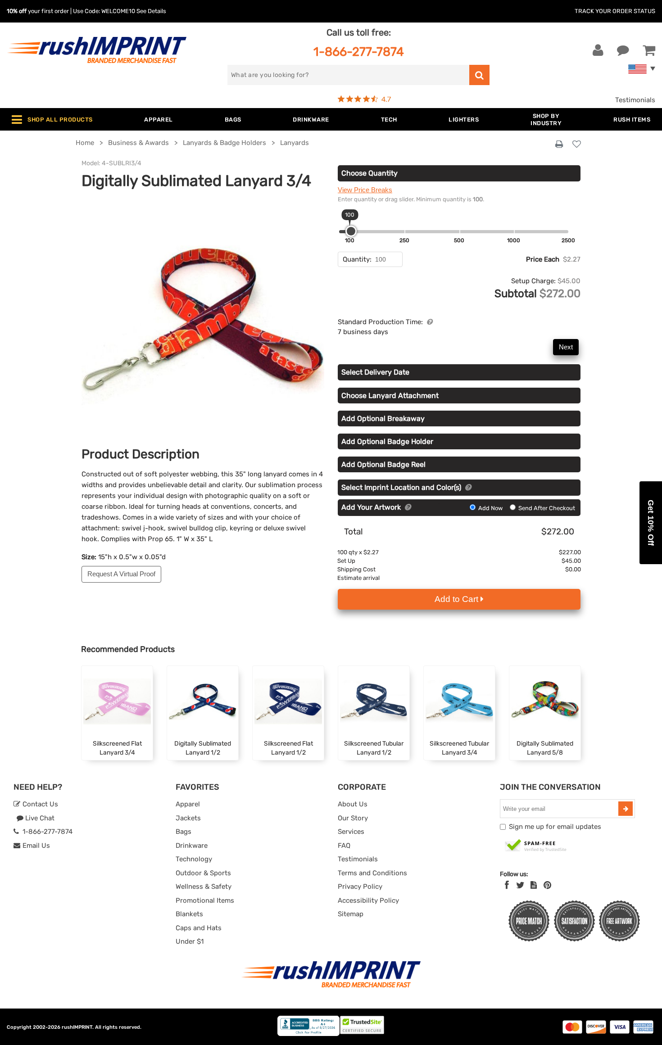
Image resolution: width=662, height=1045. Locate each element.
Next (566, 347)
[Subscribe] (625, 808)
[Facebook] (507, 885)
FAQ (344, 845)
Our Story (353, 818)
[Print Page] (559, 144)
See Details (151, 11)
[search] (479, 75)
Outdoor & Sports (203, 873)
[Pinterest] (547, 885)
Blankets (189, 914)
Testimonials (635, 100)
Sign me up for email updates (555, 827)
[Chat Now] (623, 50)
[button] (650, 522)
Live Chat (38, 818)
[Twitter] (520, 885)
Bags (183, 832)
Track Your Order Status (615, 11)
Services (351, 832)
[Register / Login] (598, 50)
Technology (194, 859)
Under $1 (190, 941)
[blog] (534, 885)
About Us (352, 804)
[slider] (351, 231)
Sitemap (350, 914)
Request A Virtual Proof (121, 574)
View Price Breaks (365, 190)
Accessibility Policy (368, 900)
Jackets (188, 818)
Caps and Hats (199, 928)
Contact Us (39, 804)
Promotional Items (205, 900)
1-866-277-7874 (358, 51)
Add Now (490, 508)
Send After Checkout (546, 508)
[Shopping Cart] (649, 50)
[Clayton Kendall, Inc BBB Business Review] (308, 1034)
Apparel (188, 804)
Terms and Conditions (372, 873)
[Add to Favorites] (576, 144)
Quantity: (357, 259)
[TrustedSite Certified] (536, 846)
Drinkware (192, 845)
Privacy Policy (360, 886)
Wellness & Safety (203, 886)
